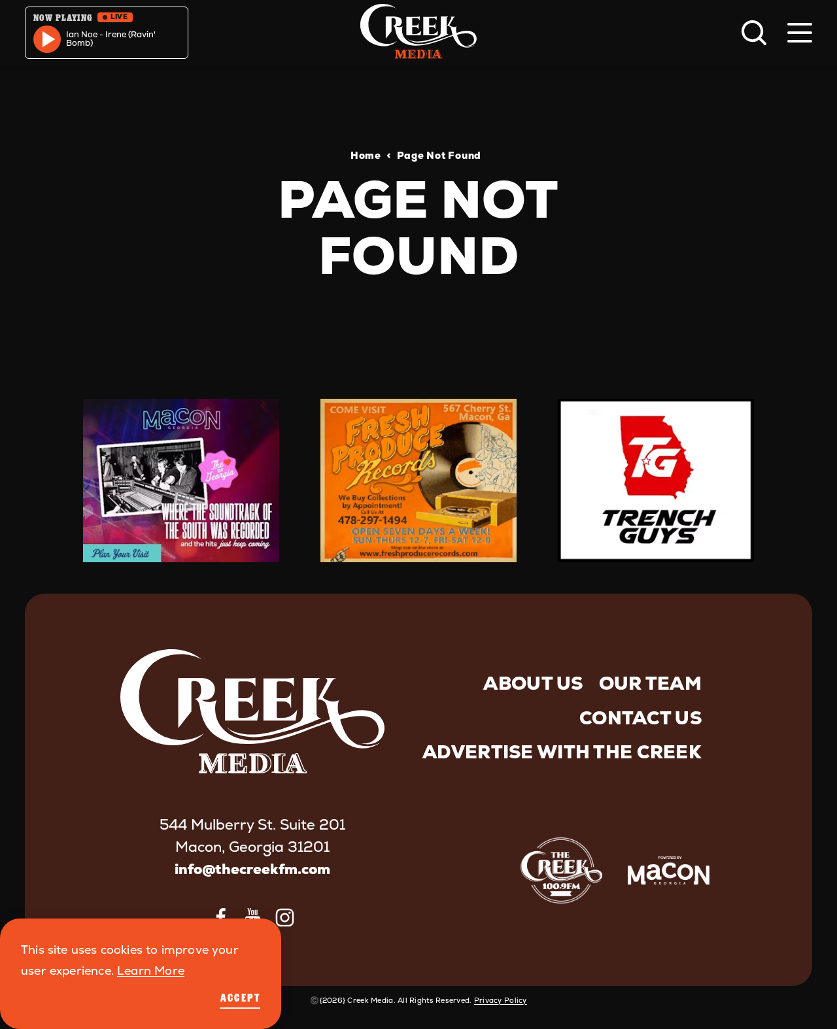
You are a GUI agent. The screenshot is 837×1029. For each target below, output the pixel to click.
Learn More (150, 970)
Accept (240, 998)
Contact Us (640, 718)
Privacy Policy (500, 1000)
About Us (533, 683)
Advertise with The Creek (562, 752)
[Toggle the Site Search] (754, 32)
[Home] (418, 32)
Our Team (650, 683)
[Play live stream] (47, 39)
